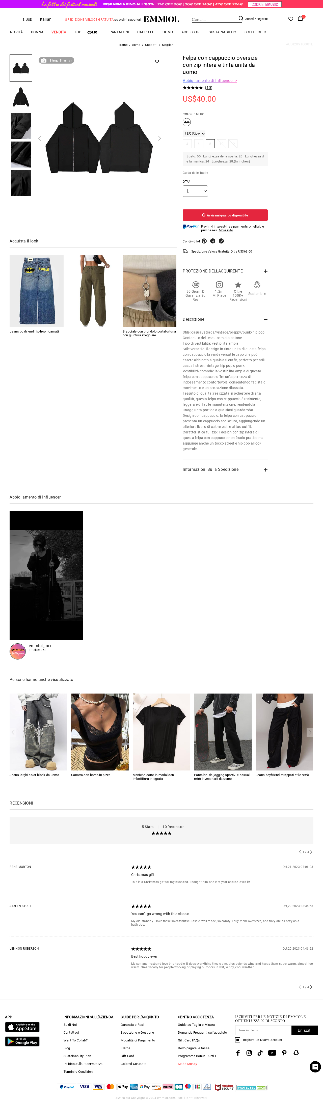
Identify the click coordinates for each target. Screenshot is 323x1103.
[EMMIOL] (93, 291)
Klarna (125, 1048)
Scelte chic (255, 32)
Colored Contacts (133, 1064)
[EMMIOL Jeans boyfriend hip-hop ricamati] (37, 291)
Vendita (58, 32)
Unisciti (304, 1030)
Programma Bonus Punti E (197, 1056)
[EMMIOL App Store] (22, 1031)
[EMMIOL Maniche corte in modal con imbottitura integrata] (162, 731)
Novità (16, 32)
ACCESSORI (191, 32)
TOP (77, 32)
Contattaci (71, 1032)
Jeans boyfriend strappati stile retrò (282, 775)
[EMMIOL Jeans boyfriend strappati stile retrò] (284, 731)
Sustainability (222, 32)
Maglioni (168, 45)
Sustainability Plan (77, 1056)
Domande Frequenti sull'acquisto (202, 1032)
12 (233, 144)
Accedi (249, 19)
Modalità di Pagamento (138, 1040)
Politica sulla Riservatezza (83, 1064)
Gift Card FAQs (189, 1040)
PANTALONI (119, 32)
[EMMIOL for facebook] (238, 1053)
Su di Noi (70, 1025)
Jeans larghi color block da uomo (34, 775)
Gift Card (127, 1056)
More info (226, 230)
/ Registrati (261, 19)
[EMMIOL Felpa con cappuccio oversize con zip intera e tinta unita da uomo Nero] (186, 124)
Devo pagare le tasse (193, 1048)
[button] (39, 138)
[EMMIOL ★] (46, 585)
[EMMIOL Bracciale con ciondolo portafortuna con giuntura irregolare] (150, 291)
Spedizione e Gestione (137, 1032)
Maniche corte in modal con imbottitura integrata (153, 777)
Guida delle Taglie (195, 173)
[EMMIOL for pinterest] (284, 1053)
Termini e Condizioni (79, 1071)
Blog (67, 1048)
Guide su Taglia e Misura (196, 1025)
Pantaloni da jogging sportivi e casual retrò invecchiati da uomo (222, 777)
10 (208, 87)
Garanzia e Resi (132, 1025)
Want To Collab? (76, 1040)
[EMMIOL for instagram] (249, 1053)
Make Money (187, 1064)
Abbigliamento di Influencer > (210, 80)
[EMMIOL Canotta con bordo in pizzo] (100, 731)
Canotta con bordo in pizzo (91, 775)
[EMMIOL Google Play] (22, 1045)
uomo (168, 32)
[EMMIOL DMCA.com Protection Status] (251, 1090)
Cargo (95, 32)
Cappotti (145, 32)
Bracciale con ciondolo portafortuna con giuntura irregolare (149, 333)
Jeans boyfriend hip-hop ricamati (34, 332)
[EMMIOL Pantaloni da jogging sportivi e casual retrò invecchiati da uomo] (223, 731)
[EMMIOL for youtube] (272, 1053)
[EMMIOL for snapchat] (296, 1052)
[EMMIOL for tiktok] (260, 1053)
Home (123, 45)
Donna (37, 32)
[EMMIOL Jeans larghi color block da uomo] (38, 731)
